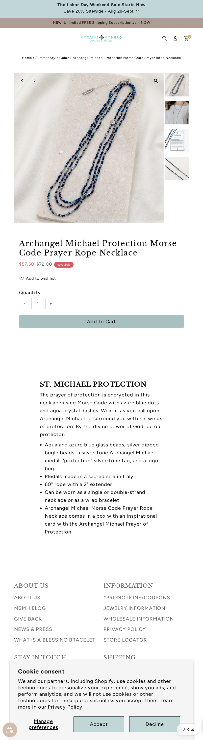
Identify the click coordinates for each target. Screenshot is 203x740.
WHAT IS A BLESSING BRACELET (54, 640)
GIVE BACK (28, 619)
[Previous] (57, 22)
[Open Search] (164, 38)
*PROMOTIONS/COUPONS (136, 598)
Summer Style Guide (52, 58)
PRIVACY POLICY (124, 629)
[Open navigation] (18, 38)
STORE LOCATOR (125, 640)
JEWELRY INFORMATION (134, 608)
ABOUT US (27, 598)
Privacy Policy (65, 707)
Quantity (30, 293)
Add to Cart (101, 321)
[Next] (145, 22)
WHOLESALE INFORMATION (138, 619)
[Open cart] (186, 38)
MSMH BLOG (30, 608)
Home (27, 58)
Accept (99, 724)
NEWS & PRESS (33, 629)
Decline (155, 724)
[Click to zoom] (156, 81)
